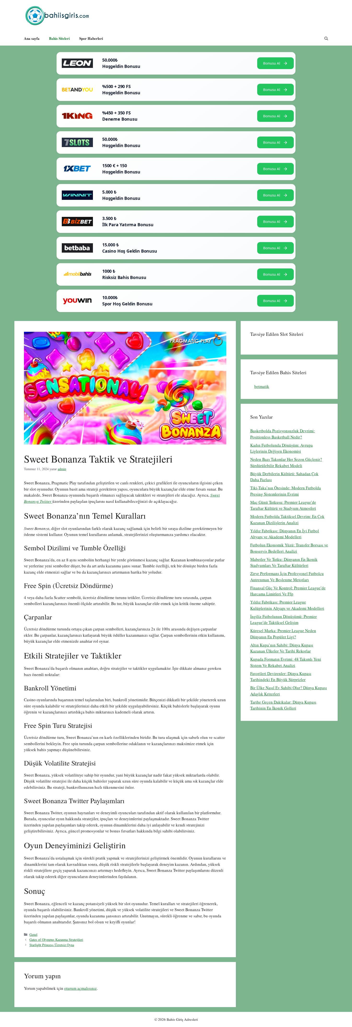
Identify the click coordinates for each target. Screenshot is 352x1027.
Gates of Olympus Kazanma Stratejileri (56, 939)
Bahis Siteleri (59, 38)
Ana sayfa (32, 38)
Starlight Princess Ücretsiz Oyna (51, 945)
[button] (326, 38)
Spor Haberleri (91, 38)
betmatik (261, 386)
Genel (33, 934)
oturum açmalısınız (80, 988)
